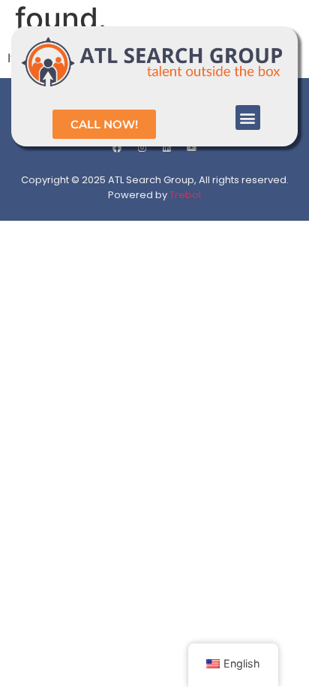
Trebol (185, 195)
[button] (248, 117)
